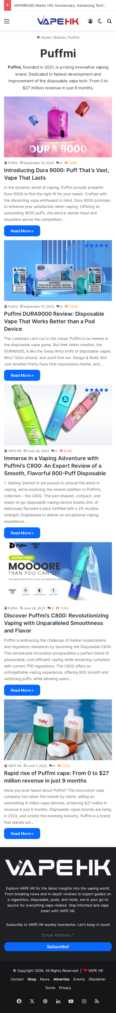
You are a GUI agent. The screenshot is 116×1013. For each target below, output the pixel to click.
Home (45, 37)
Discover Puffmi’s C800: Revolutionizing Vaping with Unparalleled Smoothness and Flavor (56, 623)
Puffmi (14, 67)
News (45, 979)
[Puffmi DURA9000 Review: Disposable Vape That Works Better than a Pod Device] (58, 270)
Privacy (65, 988)
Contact (17, 979)
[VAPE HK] (58, 21)
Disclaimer (97, 979)
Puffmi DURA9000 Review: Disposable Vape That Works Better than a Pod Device (54, 321)
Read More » (22, 231)
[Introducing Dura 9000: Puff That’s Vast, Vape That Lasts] (58, 127)
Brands (60, 37)
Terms (50, 988)
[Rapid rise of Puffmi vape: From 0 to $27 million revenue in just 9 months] (58, 729)
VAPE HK (95, 970)
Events (79, 979)
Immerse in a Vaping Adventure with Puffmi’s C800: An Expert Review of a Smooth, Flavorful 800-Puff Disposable (55, 466)
